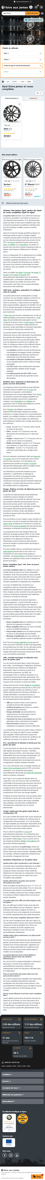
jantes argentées (20, 526)
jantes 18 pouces (20, 275)
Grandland (24, 245)
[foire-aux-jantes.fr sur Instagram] (11, 1155)
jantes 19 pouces (30, 463)
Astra (5, 245)
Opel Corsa (8, 315)
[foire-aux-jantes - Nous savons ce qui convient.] (15, 7)
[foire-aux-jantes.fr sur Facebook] (5, 1155)
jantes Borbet (8, 551)
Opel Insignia (29, 322)
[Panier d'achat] (41, 7)
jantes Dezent (19, 556)
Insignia (11, 409)
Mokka (12, 245)
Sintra (22, 81)
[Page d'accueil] (3, 81)
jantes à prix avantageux (12, 768)
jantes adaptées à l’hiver (23, 642)
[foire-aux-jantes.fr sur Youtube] (17, 1155)
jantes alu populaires (34, 773)
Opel (8, 81)
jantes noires (8, 524)
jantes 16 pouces (24, 273)
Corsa (12, 242)
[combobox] (22, 53)
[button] (22, 1074)
